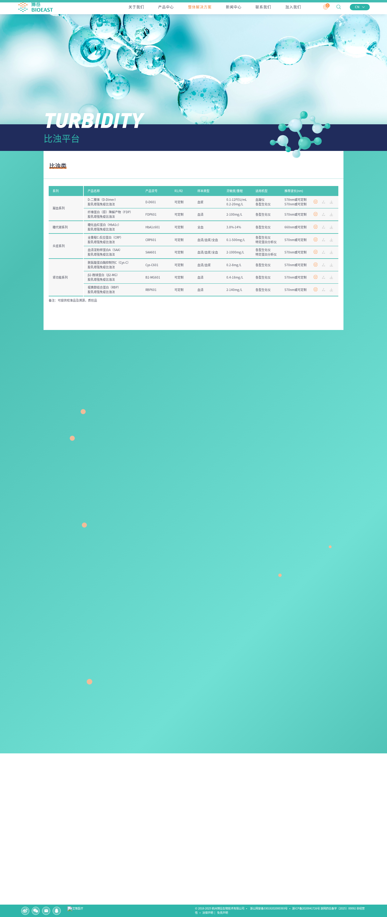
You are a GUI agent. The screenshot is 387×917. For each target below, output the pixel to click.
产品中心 (166, 7)
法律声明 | (209, 912)
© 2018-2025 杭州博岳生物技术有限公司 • (222, 908)
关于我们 (136, 7)
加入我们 (293, 7)
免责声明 (223, 912)
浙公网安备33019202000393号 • (270, 908)
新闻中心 (234, 7)
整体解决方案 (200, 7)
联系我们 (263, 7)
